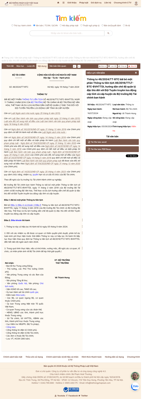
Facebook (73, 395)
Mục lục (20, 66)
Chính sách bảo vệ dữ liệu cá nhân (62, 357)
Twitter (84, 395)
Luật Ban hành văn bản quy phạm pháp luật (30, 152)
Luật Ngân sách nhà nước (53, 132)
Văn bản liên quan (57, 66)
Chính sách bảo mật (12, 357)
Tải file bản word (98, 142)
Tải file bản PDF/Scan (101, 149)
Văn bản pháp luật (23, 57)
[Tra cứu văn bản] (71, 18)
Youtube (61, 395)
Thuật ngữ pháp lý (91, 25)
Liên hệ (107, 2)
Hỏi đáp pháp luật (70, 25)
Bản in (103, 66)
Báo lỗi (133, 66)
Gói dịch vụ (96, 2)
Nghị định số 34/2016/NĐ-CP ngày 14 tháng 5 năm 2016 (39, 137)
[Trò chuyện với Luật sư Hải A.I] (135, 376)
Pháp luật (83, 2)
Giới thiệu (72, 2)
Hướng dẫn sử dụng (114, 357)
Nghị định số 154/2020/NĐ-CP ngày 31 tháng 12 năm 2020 (48, 143)
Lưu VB (113, 66)
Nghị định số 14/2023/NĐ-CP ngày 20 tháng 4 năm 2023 (39, 171)
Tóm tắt (10, 66)
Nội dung (42, 66)
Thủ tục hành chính (22, 25)
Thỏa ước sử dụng (34, 357)
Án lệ (127, 25)
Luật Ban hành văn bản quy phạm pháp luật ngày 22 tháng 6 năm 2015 (46, 118)
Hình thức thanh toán (92, 357)
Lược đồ (31, 66)
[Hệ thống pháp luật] (20, 3)
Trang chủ (8, 57)
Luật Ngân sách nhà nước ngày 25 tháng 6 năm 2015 (35, 113)
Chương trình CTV (122, 2)
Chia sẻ (123, 66)
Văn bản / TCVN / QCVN (47, 25)
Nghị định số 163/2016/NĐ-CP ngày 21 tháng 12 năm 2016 (38, 129)
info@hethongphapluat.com (98, 383)
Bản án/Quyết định (112, 25)
